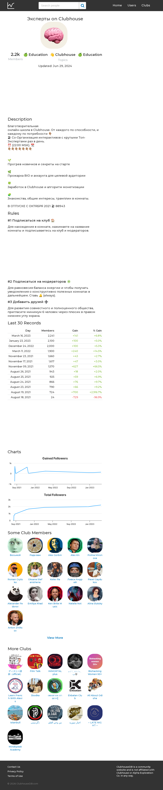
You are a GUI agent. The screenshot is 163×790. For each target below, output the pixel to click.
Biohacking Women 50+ (95, 673)
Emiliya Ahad (35, 603)
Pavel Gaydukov (95, 581)
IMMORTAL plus (55, 673)
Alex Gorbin (55, 555)
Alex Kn (75, 555)
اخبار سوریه (75, 722)
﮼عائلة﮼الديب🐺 (75, 673)
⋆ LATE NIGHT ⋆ (95, 724)
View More (55, 638)
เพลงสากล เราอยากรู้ (55, 697)
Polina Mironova (95, 557)
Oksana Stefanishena (35, 581)
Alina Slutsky (95, 603)
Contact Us (13, 766)
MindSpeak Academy (15, 748)
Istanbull (15, 722)
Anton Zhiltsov (15, 629)
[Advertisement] (55, 94)
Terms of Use (15, 776)
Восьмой (15, 555)
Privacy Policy (15, 771)
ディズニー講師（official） (15, 673)
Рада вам (35, 555)
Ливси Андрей (74, 581)
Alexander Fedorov (15, 605)
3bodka (35, 695)
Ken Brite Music (55, 605)
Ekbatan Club (75, 697)
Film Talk (35, 671)
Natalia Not (75, 603)
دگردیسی (35, 722)
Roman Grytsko (15, 581)
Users (132, 5)
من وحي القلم (55, 722)
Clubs (146, 5)
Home (117, 5)
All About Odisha (95, 697)
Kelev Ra (55, 579)
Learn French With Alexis (15, 698)
